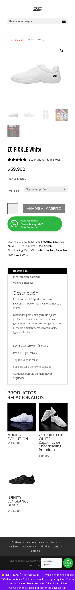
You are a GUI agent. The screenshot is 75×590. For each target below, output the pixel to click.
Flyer (27, 250)
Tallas (14, 191)
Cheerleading (43, 241)
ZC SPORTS (14, 246)
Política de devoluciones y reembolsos (35, 542)
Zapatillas (20, 40)
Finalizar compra (51, 546)
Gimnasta (37, 250)
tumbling (49, 250)
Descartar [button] (60, 587)
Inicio (10, 40)
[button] (61, 50)
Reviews (14, 546)
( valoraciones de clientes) (44, 159)
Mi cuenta (29, 546)
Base (40, 246)
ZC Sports (22, 254)
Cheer (47, 246)
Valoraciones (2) (23, 282)
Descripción (20, 271)
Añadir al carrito (44, 208)
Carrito (35, 551)
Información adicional (27, 277)
